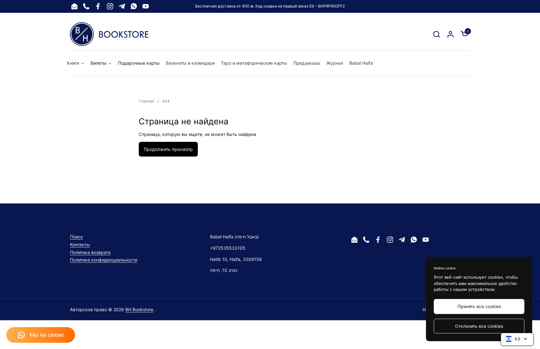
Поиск (76, 236)
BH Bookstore (139, 309)
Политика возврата (90, 252)
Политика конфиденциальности (103, 259)
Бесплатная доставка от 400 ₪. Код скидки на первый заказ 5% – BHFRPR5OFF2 (270, 6)
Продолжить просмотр (168, 149)
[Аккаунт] (450, 34)
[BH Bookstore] (109, 34)
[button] (436, 34)
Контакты (80, 244)
